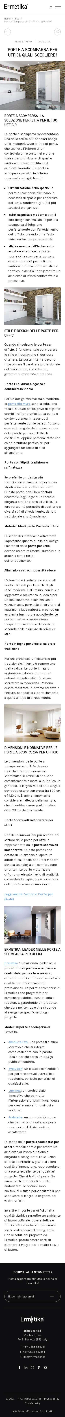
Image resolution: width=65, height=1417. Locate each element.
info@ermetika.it (34, 1356)
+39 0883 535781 (34, 1346)
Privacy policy (51, 1398)
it (50, 7)
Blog (17, 18)
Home (7, 18)
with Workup (21, 1411)
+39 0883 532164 (34, 1351)
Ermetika (11, 963)
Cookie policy (32, 1403)
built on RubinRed (42, 1411)
